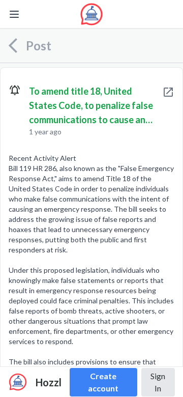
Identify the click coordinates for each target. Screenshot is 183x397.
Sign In (157, 382)
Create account (103, 382)
